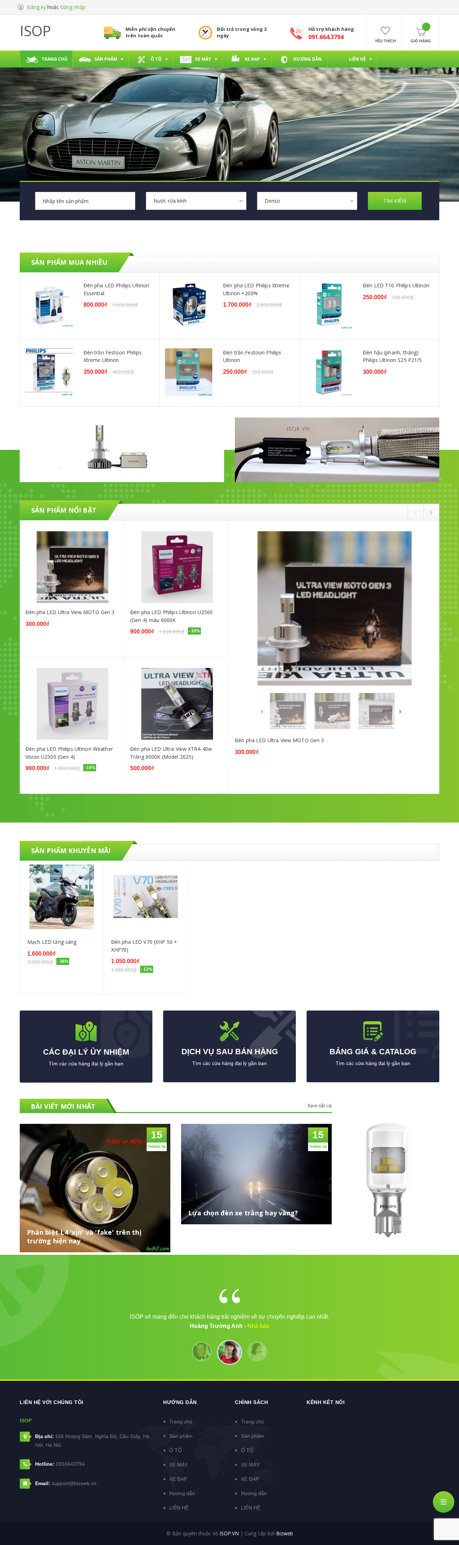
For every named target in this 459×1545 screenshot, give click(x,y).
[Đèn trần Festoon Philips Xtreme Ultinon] (49, 372)
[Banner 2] (337, 450)
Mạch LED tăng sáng (52, 941)
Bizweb (284, 1533)
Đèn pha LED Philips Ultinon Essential (117, 289)
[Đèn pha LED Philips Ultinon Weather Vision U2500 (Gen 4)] (72, 704)
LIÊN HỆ (179, 1508)
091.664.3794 (326, 37)
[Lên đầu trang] (445, 1525)
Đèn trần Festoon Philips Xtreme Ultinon (113, 356)
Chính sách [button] (251, 1402)
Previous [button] (416, 512)
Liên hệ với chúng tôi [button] (52, 1402)
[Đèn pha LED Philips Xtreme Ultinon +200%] (188, 305)
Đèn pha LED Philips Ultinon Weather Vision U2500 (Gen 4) (69, 752)
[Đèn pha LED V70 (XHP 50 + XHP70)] (145, 897)
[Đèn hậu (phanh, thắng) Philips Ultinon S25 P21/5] (328, 372)
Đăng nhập (72, 7)
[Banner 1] (122, 450)
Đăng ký (36, 7)
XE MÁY (178, 1465)
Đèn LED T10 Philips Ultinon (396, 285)
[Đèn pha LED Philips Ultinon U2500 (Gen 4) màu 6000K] (177, 567)
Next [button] (431, 512)
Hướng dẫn (182, 1493)
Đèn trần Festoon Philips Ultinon (252, 356)
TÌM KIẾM (394, 200)
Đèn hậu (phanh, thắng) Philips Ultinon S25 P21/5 (392, 356)
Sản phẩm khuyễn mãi (70, 850)
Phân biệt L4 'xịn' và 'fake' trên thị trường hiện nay (84, 1236)
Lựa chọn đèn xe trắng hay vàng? (243, 1213)
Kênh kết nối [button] (326, 1402)
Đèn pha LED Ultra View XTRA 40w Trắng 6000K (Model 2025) (171, 752)
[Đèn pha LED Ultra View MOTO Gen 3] (72, 567)
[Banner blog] (390, 1180)
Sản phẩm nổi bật (63, 510)
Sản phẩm (181, 1436)
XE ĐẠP (178, 1479)
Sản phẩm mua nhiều (69, 262)
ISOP (35, 31)
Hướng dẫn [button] (180, 1402)
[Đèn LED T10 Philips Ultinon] (328, 305)
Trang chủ (180, 1421)
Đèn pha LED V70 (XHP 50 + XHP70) (144, 945)
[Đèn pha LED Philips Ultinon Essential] (49, 305)
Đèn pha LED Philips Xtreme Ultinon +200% (256, 289)
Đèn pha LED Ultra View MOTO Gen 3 (70, 612)
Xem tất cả (319, 1105)
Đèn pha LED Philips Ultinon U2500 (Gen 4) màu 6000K (171, 616)
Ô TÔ (175, 1450)
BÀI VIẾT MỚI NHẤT (63, 1106)
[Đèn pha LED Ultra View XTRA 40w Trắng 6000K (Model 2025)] (177, 704)
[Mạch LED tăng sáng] (61, 897)
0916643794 (70, 1464)
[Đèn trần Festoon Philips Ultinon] (188, 372)
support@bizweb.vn (74, 1483)
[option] (229, 340)
